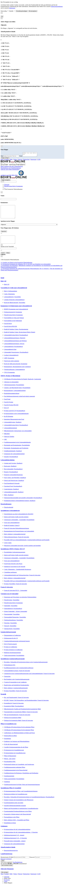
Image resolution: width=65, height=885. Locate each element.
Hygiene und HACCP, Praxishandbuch (14, 410)
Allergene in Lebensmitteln (11, 382)
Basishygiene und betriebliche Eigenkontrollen (16, 685)
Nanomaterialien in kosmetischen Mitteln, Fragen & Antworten (21, 712)
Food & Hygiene (8, 402)
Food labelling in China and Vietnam (14, 317)
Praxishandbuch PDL (10, 761)
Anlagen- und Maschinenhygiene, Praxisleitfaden (17, 387)
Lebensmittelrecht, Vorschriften (12, 297)
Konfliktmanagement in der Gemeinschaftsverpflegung (18, 668)
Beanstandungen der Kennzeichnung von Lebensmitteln (19, 531)
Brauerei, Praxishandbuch (11, 472)
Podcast (20, 159)
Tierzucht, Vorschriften (10, 626)
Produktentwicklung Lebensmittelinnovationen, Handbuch (19, 500)
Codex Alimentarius (9, 294)
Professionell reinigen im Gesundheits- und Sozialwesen (19, 764)
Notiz (20, 156)
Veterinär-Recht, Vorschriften (12, 628)
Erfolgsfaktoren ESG (9, 665)
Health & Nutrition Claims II (11, 525)
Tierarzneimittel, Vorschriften (12, 614)
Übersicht (6, 184)
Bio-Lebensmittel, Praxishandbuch (13, 469)
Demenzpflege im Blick (10, 735)
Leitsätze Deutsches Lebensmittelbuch (14, 299)
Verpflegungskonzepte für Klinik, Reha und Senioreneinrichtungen (22, 784)
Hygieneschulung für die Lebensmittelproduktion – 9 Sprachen (21, 832)
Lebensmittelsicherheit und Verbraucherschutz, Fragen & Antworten (22, 575)
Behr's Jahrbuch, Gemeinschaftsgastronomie (16, 688)
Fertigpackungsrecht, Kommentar (13, 312)
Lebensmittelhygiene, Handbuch (12, 422)
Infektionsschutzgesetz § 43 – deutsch (14, 835)
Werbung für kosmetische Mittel (12, 717)
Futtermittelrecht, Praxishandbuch (13, 608)
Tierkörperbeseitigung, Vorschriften (13, 620)
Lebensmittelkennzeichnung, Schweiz (14, 343)
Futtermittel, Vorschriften (10, 605)
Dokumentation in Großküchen (12, 635)
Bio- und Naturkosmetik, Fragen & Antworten (16, 697)
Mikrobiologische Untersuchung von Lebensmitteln (18, 431)
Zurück (3, 252)
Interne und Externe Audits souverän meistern (16, 517)
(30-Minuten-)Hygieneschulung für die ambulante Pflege (19, 727)
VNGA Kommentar (9, 372)
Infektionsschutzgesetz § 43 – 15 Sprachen (15, 838)
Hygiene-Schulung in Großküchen (13, 649)
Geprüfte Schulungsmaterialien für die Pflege (16, 747)
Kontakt (6, 159)
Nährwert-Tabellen (9, 436)
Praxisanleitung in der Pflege (11, 817)
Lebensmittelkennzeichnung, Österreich (14, 338)
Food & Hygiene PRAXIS (11, 405)
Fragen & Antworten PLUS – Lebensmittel (15, 590)
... (4, 187)
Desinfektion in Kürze (10, 823)
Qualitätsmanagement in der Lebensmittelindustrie (17, 442)
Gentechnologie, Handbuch (11, 489)
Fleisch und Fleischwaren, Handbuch (14, 480)
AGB (38, 159)
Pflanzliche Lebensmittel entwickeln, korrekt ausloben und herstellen (22, 545)
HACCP (6, 408)
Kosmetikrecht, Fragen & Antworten (14, 703)
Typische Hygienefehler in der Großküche (15, 682)
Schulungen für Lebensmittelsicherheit (14, 454)
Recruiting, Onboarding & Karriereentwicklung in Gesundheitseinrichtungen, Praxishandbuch (29, 797)
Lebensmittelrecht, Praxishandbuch (13, 346)
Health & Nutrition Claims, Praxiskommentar (16, 329)
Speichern (3, 231)
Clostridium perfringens (10, 572)
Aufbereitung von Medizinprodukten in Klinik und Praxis (19, 733)
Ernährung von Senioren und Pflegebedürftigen (16, 741)
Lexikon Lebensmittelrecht (11, 355)
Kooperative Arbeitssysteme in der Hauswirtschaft (17, 814)
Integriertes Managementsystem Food (14, 419)
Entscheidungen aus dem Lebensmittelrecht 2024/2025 (18, 514)
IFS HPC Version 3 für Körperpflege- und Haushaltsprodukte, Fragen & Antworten (26, 700)
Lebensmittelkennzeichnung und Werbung (15, 340)
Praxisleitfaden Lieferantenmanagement (14, 552)
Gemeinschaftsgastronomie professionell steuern (17, 641)
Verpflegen (7, 781)
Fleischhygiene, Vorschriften (11, 600)
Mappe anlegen (5, 157)
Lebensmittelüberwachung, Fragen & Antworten (17, 670)
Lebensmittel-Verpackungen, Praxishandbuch (16, 352)
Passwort (32, 857)
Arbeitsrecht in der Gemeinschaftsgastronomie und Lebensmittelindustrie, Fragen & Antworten (29, 673)
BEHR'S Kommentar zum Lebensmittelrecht (16, 309)
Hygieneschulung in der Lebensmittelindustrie (16, 413)
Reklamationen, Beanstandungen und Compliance (17, 366)
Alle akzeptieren (33, 11)
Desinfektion (7, 738)
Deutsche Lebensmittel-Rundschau (13, 474)
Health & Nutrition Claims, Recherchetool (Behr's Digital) (19, 332)
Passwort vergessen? (6, 859)
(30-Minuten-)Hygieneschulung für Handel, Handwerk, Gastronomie (22, 379)
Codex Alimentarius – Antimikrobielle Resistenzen (17, 569)
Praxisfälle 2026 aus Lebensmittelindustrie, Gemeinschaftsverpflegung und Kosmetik (26, 540)
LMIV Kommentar (9, 358)
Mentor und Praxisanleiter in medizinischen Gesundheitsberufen (21, 808)
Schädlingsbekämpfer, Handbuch (13, 451)
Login (2, 860)
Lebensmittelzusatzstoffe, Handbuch (13, 492)
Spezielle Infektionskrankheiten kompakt (15, 805)
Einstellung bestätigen (21, 11)
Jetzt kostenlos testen (6, 865)
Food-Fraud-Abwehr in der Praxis (13, 563)
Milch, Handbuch (8, 495)
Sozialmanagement (9, 776)
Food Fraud (7, 399)
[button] (32, 278)
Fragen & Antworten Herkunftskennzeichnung (16, 528)
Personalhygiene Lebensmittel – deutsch (14, 841)
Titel (2, 156)
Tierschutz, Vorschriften (10, 623)
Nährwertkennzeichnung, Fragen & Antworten (16, 537)
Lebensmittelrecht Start (10, 349)
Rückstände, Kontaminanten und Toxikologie (16, 448)
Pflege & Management (10, 756)
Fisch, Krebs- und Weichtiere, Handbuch (15, 477)
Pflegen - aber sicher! (9, 758)
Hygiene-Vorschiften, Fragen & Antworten (15, 584)
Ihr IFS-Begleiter (8, 416)
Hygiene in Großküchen (10, 647)
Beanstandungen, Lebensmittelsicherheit (15, 390)
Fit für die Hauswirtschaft (11, 744)
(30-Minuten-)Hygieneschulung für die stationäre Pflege (19, 730)
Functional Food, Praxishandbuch (13, 486)
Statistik (11, 11)
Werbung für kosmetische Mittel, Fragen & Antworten (18, 720)
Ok (2, 16)
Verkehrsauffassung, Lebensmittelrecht (14, 369)
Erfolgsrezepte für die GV (11, 638)
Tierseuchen (7, 676)
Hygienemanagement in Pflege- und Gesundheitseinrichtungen (20, 791)
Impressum (12, 8)
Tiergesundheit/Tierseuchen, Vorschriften (15, 617)
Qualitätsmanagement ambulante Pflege (14, 767)
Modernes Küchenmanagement (12, 652)
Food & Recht (8, 323)
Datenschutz (26, 159)
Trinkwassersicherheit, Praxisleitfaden (14, 655)
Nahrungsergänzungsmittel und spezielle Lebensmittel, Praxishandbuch (23, 497)
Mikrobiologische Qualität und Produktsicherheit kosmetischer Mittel (22, 709)
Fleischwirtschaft (8, 507)
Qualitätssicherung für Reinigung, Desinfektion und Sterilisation (21, 773)
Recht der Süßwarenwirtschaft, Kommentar (15, 363)
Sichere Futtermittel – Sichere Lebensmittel (15, 611)
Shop (2, 159)
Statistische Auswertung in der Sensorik (14, 566)
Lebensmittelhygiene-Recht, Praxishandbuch (16, 335)
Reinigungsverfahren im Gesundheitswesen (15, 794)
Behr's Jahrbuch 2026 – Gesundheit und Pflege (16, 820)
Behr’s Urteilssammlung (10, 291)
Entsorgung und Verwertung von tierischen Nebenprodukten (20, 597)
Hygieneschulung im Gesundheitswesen (14, 753)
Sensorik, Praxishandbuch (11, 456)
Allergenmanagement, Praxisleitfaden (14, 385)
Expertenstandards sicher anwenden (13, 802)
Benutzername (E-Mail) (7, 857)
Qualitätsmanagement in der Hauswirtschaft (15, 770)
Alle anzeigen (4, 872)
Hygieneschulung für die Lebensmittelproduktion (17, 829)
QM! (5, 439)
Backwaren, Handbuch (10, 466)
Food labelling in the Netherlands (13, 320)
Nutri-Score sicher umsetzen (11, 361)
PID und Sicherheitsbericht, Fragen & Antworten (17, 714)
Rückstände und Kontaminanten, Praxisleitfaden (17, 445)
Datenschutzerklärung (57, 6)
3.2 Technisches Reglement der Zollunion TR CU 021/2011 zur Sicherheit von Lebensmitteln (26, 264)
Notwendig (4, 11)
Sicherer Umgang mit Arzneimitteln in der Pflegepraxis (18, 800)
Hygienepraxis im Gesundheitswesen (14, 750)
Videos (15, 159)
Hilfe (11, 159)
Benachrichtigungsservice (11, 850)
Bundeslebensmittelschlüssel (11, 393)
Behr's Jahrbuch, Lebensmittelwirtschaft (14, 534)
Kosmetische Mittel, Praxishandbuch (14, 706)
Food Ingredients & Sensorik (11, 483)
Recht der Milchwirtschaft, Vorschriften (14, 302)
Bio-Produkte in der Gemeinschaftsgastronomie (16, 679)
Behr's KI (6, 284)
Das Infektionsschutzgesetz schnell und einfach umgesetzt (19, 396)
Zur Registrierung (17, 862)
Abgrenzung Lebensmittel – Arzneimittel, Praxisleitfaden (19, 519)
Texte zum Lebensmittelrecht (11, 522)
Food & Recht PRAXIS (10, 326)
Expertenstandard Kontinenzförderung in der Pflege (18, 811)
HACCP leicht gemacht (10, 644)
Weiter (8, 252)
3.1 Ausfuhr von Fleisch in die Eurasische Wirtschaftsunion (16, 262)
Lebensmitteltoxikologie (10, 428)
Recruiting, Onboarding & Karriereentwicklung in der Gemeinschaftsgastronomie (26, 662)
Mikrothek (7, 433)
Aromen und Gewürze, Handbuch (13, 463)
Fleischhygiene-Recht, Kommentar (13, 186)
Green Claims (7, 542)
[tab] (32, 278)
